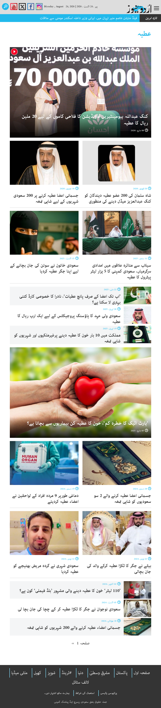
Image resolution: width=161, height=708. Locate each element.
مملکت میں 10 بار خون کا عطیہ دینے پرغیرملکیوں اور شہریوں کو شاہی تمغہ (67, 338)
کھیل (37, 673)
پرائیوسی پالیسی (108, 693)
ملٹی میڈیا (19, 673)
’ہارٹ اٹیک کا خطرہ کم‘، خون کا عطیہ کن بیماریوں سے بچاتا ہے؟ (87, 423)
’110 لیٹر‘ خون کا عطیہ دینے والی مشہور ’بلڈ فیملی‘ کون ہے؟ (70, 591)
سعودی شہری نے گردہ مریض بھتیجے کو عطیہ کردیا (46, 569)
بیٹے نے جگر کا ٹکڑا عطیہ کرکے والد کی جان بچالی (119, 569)
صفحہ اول (142, 673)
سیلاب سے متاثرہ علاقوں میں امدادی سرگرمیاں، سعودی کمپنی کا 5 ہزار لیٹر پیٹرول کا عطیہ (120, 271)
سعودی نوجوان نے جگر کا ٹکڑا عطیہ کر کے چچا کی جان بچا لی (69, 609)
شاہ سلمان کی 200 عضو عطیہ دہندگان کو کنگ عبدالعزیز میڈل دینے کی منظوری (117, 198)
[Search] (5, 6)
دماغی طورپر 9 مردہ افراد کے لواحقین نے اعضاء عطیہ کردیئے (45, 499)
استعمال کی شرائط (84, 693)
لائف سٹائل (80, 682)
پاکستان (121, 673)
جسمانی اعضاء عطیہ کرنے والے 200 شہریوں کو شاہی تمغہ (74, 628)
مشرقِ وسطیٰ (100, 673)
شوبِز (51, 673)
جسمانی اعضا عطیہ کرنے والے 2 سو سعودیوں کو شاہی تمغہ (122, 499)
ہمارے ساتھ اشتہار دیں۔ (57, 693)
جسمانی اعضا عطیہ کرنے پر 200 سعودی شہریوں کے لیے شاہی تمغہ (46, 198)
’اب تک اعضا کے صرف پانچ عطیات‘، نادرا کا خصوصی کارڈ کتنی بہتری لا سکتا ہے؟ (70, 299)
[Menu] (156, 8)
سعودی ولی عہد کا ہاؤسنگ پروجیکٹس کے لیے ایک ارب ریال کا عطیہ (69, 319)
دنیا (80, 673)
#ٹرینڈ (67, 673)
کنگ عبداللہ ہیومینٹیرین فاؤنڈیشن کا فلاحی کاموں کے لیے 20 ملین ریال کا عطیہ (85, 120)
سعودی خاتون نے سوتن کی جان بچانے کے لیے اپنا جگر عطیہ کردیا (44, 268)
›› (73, 643)
